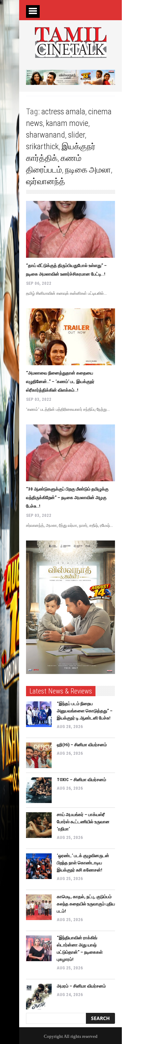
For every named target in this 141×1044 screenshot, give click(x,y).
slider (76, 135)
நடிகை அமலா (88, 170)
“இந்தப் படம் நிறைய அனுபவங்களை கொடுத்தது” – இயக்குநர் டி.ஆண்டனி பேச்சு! (85, 711)
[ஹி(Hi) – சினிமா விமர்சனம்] (39, 755)
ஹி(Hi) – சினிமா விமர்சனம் (82, 744)
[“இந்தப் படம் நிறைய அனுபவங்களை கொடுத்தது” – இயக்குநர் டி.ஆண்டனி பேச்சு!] (39, 714)
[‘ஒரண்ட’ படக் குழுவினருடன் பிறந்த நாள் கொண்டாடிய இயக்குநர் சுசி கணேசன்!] (39, 866)
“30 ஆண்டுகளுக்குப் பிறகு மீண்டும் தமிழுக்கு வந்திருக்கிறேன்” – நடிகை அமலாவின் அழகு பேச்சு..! (67, 497)
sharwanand (45, 135)
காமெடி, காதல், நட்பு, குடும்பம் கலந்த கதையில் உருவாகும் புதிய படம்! (86, 904)
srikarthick (42, 146)
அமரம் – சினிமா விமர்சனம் (81, 986)
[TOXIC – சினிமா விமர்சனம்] (39, 790)
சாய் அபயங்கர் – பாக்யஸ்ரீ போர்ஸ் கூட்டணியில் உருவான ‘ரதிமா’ (83, 821)
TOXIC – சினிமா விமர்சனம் (81, 779)
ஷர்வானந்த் (45, 181)
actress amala (63, 111)
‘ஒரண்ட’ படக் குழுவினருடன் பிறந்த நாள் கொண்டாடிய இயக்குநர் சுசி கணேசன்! (83, 863)
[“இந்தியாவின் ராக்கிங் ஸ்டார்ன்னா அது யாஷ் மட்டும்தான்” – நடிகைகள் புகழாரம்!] (39, 948)
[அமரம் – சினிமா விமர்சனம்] (39, 996)
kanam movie (67, 123)
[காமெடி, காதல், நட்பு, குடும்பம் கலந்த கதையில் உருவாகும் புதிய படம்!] (39, 907)
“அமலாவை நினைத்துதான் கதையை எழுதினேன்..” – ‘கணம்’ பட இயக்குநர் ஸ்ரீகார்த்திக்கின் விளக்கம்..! (60, 381)
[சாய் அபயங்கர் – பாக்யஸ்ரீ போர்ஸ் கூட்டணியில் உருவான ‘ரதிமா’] (39, 825)
